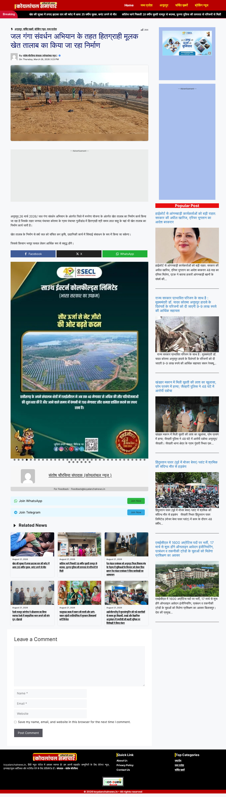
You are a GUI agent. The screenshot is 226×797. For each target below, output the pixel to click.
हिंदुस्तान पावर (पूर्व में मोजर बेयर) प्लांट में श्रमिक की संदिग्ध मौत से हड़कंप (186, 464)
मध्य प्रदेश (147, 5)
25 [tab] (112, 460)
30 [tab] (132, 460)
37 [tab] (81, 462)
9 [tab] (47, 460)
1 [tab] (15, 460)
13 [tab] (63, 460)
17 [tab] (80, 460)
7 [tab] (39, 460)
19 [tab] (88, 460)
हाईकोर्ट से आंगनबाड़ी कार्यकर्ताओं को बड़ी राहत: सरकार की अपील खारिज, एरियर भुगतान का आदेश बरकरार (185, 217)
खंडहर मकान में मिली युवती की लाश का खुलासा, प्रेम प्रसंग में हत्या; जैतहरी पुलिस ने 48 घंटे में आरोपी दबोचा (185, 386)
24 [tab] (108, 460)
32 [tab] (140, 460)
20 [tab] (92, 460)
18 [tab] (84, 460)
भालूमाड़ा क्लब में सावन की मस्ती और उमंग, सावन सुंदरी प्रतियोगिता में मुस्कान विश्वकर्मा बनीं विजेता (78, 615)
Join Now (136, 500)
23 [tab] (104, 460)
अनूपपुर (164, 5)
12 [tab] (59, 460)
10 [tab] (51, 460)
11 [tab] (55, 460)
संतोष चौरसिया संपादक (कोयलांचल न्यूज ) (40, 55)
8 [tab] (43, 460)
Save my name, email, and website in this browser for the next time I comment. (74, 722)
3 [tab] (23, 460)
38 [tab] (86, 462)
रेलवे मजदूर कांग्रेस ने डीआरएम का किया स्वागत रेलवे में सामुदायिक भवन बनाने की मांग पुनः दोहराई (31, 615)
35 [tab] (73, 462)
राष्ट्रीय (178, 760)
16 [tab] (75, 460)
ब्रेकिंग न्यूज (201, 5)
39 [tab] (90, 462)
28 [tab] (124, 460)
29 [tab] (128, 460)
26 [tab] (116, 460)
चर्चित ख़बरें (181, 5)
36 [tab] (77, 462)
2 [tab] (19, 460)
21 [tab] (96, 460)
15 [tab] (71, 460)
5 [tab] (31, 460)
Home (129, 5)
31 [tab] (136, 460)
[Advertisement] (79, 177)
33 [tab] (144, 460)
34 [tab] (69, 462)
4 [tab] (27, 460)
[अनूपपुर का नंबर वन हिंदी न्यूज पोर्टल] (36, 5)
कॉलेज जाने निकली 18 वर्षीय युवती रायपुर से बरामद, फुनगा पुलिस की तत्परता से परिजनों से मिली (125, 14)
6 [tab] (35, 460)
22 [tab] (100, 460)
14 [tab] (67, 460)
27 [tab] (120, 460)
